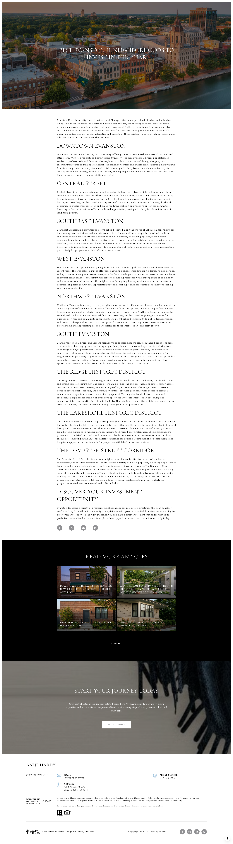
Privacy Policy (158, 832)
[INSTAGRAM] (189, 831)
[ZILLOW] (204, 831)
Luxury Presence (85, 832)
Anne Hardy (156, 518)
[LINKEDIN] (197, 831)
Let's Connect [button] (116, 725)
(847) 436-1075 (167, 778)
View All (116, 643)
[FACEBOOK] (182, 831)
